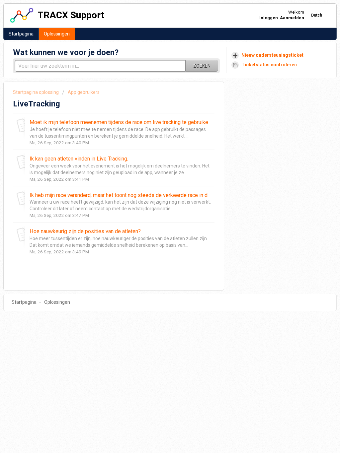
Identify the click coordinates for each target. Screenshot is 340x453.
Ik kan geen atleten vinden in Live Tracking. (79, 159)
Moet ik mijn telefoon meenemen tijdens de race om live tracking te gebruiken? (121, 122)
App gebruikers (84, 92)
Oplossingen (57, 33)
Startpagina (21, 33)
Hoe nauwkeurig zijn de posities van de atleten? (85, 231)
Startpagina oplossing (36, 92)
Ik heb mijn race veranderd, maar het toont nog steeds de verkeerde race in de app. (125, 195)
